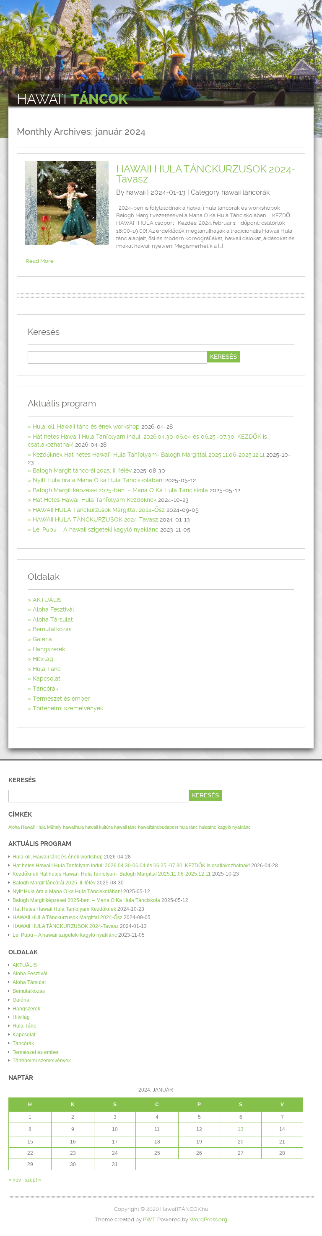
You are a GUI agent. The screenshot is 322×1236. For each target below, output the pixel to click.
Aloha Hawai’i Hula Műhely (35, 827)
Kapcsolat (46, 678)
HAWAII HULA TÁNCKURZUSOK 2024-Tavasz (206, 174)
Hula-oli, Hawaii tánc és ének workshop (86, 426)
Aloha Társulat (53, 619)
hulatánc (207, 827)
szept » (33, 1180)
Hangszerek (49, 649)
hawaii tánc (125, 827)
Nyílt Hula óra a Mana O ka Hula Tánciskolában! (98, 480)
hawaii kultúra (99, 827)
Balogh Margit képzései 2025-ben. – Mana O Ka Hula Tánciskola (120, 490)
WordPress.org (208, 1219)
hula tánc (188, 827)
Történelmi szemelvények (68, 708)
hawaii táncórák (245, 192)
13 (241, 1129)
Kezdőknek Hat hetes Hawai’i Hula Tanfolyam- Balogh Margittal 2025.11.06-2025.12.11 (149, 454)
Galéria (42, 639)
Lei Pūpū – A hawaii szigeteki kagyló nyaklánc (95, 529)
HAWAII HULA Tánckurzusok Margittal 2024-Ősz (99, 509)
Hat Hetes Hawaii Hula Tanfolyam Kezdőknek (94, 499)
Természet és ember (61, 698)
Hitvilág (43, 658)
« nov (14, 1180)
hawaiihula (73, 827)
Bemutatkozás (52, 629)
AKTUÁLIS (47, 599)
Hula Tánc (47, 669)
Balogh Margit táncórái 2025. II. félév (82, 470)
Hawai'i (72, 99)
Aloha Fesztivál (53, 609)
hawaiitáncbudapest (158, 827)
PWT (149, 1219)
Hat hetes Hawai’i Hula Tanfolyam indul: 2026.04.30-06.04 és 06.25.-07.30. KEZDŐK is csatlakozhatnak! (131, 866)
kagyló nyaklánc (234, 827)
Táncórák (45, 688)
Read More (40, 261)
